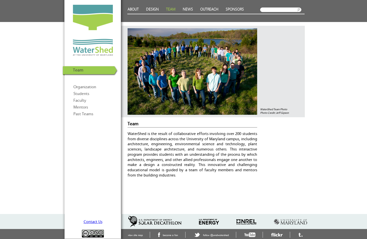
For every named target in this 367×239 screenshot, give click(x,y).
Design (152, 9)
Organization (84, 87)
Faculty (79, 100)
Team (171, 9)
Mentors (80, 107)
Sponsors (235, 9)
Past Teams (83, 114)
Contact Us (93, 222)
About (133, 9)
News (188, 9)
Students (81, 93)
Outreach (209, 9)
